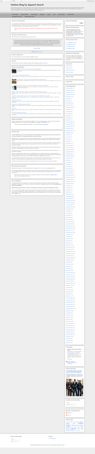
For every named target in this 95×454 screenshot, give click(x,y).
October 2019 (69, 179)
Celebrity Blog (70, 14)
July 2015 (68, 287)
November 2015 (69, 279)
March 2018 (68, 219)
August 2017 (68, 234)
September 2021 (69, 130)
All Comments (70, 404)
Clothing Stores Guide (29, 16)
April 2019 (68, 192)
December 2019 (69, 175)
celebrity (80, 423)
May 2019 (68, 189)
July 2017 (68, 236)
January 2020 (69, 173)
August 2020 (68, 158)
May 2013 (68, 342)
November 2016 (69, 253)
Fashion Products (69, 72)
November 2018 (69, 202)
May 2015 (68, 291)
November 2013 (69, 329)
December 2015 (69, 276)
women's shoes (69, 430)
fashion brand (74, 425)
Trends (48, 14)
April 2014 (68, 319)
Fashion (69, 415)
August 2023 (68, 96)
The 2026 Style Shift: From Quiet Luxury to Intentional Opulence (29, 69)
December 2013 (69, 327)
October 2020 (69, 153)
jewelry (68, 427)
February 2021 (69, 145)
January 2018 (69, 223)
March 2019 (68, 194)
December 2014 (69, 302)
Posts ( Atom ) (39, 51)
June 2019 (68, 187)
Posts (69, 402)
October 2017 (69, 230)
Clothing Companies (70, 70)
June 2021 (68, 136)
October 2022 (69, 105)
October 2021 (69, 128)
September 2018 (69, 206)
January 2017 (69, 249)
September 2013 (69, 334)
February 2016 (69, 272)
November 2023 (69, 90)
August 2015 (68, 285)
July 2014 (68, 312)
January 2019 (69, 198)
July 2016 (68, 262)
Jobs (54, 14)
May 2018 (68, 215)
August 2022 (68, 109)
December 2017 (69, 226)
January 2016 (69, 274)
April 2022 (68, 117)
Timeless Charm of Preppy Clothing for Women (20, 75)
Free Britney (14, 108)
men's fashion (74, 427)
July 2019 (68, 185)
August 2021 (68, 132)
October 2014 (69, 306)
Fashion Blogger (71, 361)
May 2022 (68, 115)
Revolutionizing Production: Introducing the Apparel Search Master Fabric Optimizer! (33, 85)
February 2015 (69, 298)
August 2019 (68, 183)
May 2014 (68, 317)
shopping (73, 428)
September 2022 (69, 107)
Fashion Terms (69, 67)
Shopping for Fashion (17, 16)
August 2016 (68, 259)
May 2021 (68, 139)
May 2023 (68, 100)
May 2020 (68, 164)
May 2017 (68, 240)
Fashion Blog (15, 14)
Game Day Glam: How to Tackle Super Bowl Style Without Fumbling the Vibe (31, 79)
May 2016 (68, 266)
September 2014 (69, 308)
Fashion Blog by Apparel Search (27, 5)
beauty (74, 423)
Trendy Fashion (71, 42)
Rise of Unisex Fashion (16, 100)
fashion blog (26, 154)
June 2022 (68, 113)
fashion (68, 425)
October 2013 (69, 332)
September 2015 (69, 283)
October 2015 (69, 281)
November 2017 (69, 228)
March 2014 (68, 321)
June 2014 (68, 315)
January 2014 (69, 325)
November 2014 (69, 304)
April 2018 (68, 217)
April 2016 (68, 268)
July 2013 (68, 338)
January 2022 (69, 124)
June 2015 (68, 289)
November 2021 (69, 126)
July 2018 (68, 211)
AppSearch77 (70, 412)
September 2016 (69, 257)
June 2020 (68, 162)
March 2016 (68, 270)
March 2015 (68, 295)
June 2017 (68, 238)
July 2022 (68, 111)
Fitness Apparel (76, 421)
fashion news (78, 34)
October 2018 (69, 204)
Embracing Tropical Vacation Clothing (19, 112)
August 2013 (68, 336)
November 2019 (69, 177)
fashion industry (42, 168)
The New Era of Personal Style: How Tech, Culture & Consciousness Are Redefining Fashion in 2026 (30, 95)
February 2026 (69, 88)
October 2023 (69, 92)
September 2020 (69, 156)
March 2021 (68, 143)
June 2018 (68, 213)
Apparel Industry (24, 14)
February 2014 (69, 323)
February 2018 (69, 221)
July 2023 (68, 98)
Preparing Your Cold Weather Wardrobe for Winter (21, 104)
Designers (42, 14)
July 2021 (68, 134)
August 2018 (68, 209)
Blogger (63, 444)
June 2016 (68, 264)
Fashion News (34, 14)
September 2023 (69, 94)
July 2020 (68, 160)
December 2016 (69, 251)
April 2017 (68, 242)
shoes (67, 428)
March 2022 (68, 119)
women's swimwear (77, 430)
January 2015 (69, 300)
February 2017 (69, 247)
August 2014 (68, 310)
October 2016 (69, 255)
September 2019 (69, 181)
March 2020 (68, 168)
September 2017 (69, 232)
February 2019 (69, 196)
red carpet (80, 427)
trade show (80, 428)
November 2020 (69, 151)
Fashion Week (69, 421)
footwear (81, 425)
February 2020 (69, 170)
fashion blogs (39, 161)
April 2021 (68, 141)
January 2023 (69, 102)
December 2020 (69, 149)
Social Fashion (61, 14)
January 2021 (69, 147)
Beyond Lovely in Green (72, 362)
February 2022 (69, 122)
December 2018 (69, 200)
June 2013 (68, 340)
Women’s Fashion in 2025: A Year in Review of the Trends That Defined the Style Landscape (29, 91)
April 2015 (68, 293)
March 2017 (68, 245)
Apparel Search (46, 43)
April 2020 (68, 166)
